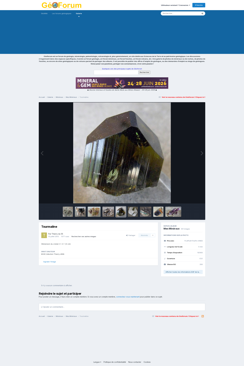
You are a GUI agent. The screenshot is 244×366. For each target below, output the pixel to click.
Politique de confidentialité (115, 362)
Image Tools (195, 199)
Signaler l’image (49, 262)
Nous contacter (134, 362)
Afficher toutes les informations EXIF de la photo (184, 272)
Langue (96, 362)
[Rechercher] (202, 13)
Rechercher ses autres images (84, 236)
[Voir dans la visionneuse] (122, 152)
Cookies (147, 362)
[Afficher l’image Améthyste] (173, 212)
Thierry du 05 (57, 234)
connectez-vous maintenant (128, 297)
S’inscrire (199, 5)
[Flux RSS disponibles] (202, 316)
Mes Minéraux (172, 228)
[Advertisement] (122, 36)
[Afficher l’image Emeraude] (145, 212)
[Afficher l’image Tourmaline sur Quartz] (133, 212)
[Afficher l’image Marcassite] (68, 212)
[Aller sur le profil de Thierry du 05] (44, 235)
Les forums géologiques (61, 13)
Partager (131, 235)
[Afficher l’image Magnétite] (80, 212)
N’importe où (191, 13)
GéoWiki (44, 13)
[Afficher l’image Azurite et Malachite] (158, 212)
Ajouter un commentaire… (54, 307)
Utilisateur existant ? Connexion (175, 5)
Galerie (79, 13)
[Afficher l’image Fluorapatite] (94, 212)
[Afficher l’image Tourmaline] (121, 212)
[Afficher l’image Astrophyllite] (108, 212)
